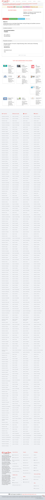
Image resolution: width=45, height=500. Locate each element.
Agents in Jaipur (25, 246)
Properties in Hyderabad (5, 240)
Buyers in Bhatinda (15, 159)
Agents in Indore (25, 242)
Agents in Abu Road (26, 116)
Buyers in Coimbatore (16, 176)
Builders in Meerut (36, 293)
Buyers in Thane (15, 399)
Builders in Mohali (36, 295)
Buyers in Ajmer (15, 127)
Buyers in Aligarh (15, 131)
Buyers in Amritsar (15, 135)
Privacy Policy (36, 479)
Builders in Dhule (36, 191)
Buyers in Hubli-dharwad (16, 238)
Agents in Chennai (26, 174)
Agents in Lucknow (26, 276)
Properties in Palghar (5, 343)
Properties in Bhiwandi (5, 165)
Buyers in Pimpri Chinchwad (17, 350)
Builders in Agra (36, 120)
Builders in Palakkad (37, 341)
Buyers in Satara (15, 377)
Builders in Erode (36, 201)
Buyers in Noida (15, 335)
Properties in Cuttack (5, 178)
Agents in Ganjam (25, 208)
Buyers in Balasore (15, 146)
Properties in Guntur (5, 221)
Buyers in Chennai (15, 174)
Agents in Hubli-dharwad (27, 238)
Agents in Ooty (25, 339)
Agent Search (26, 460)
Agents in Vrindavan (26, 439)
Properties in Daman (5, 180)
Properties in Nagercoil (5, 317)
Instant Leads (15, 463)
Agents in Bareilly (25, 150)
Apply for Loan (36, 485)
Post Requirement (16, 457)
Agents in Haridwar (26, 231)
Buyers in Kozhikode (16, 270)
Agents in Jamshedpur (26, 253)
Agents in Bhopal (25, 167)
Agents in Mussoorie (26, 308)
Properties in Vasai (4, 430)
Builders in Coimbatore (37, 176)
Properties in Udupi (5, 422)
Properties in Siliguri (5, 387)
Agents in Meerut (25, 293)
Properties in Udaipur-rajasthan (5, 420)
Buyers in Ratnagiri (15, 369)
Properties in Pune (4, 355)
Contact (39, 1)
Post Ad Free (18, 1)
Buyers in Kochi (15, 261)
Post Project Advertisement (17, 468)
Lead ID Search (26, 470)
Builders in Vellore (36, 431)
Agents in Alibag (25, 129)
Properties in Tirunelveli (5, 408)
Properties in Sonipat (5, 393)
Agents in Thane (25, 399)
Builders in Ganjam (37, 208)
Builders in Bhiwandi (37, 165)
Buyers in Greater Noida (16, 216)
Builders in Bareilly (36, 150)
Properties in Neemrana (5, 328)
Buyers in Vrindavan (15, 439)
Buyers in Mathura (15, 287)
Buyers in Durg (15, 195)
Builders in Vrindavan (37, 439)
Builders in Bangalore (37, 148)
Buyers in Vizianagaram (16, 437)
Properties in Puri (4, 357)
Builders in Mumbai (37, 304)
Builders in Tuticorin (37, 416)
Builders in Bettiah (36, 154)
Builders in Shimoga (37, 384)
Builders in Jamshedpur (37, 253)
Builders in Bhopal (36, 167)
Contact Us (36, 460)
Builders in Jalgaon (36, 248)
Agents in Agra (25, 120)
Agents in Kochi (25, 261)
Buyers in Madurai (15, 280)
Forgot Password (15, 482)
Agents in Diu (25, 193)
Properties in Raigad (5, 359)
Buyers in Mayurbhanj (16, 289)
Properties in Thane (5, 400)
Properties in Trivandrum (5, 412)
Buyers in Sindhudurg (16, 388)
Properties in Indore (5, 242)
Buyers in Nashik (15, 322)
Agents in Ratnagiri (26, 369)
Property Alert (26, 479)
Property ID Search (26, 467)
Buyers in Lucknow (15, 276)
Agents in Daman (25, 180)
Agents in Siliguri (25, 386)
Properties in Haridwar (5, 231)
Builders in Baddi (36, 144)
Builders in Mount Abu (37, 302)
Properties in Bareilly (5, 150)
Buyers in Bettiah (15, 154)
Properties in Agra (4, 120)
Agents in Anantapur (26, 137)
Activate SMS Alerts (16, 466)
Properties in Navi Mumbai (6, 324)
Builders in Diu (36, 193)
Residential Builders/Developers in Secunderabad (29, 3)
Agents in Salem (25, 375)
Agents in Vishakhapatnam (27, 435)
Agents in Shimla (25, 382)
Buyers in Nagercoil (15, 317)
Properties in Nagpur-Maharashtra (5, 320)
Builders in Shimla (36, 382)
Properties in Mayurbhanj (5, 289)
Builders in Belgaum (37, 152)
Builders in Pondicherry (37, 352)
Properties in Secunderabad (6, 380)
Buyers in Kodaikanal (16, 263)
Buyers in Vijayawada (16, 433)
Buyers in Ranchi (15, 367)
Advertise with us (37, 462)
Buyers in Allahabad (15, 133)
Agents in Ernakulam (26, 199)
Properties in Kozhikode (5, 270)
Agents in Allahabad (26, 133)
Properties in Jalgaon (5, 248)
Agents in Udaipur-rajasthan (27, 418)
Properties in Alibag (5, 129)
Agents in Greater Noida (26, 216)
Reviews (35, 467)
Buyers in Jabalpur (15, 244)
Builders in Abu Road (37, 116)
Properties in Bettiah (5, 154)
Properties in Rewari (5, 372)
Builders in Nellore (36, 330)
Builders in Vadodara (37, 422)
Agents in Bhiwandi (26, 165)
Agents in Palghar (25, 343)
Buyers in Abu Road (15, 116)
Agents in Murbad (25, 306)
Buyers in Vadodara (15, 422)
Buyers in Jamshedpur (16, 253)
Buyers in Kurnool (15, 272)
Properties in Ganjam (5, 208)
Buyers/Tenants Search (27, 457)
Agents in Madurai (26, 280)
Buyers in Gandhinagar (16, 206)
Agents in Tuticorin (26, 416)
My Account (24, 1)
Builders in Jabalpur (37, 244)
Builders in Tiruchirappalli (38, 405)
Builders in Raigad (36, 358)
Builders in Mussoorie (37, 308)
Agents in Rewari (25, 371)
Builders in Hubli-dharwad (38, 238)
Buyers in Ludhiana (15, 278)
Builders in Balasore (37, 146)
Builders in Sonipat (36, 392)
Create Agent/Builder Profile (16, 461)
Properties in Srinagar (5, 395)
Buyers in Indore (15, 242)
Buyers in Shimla (15, 382)
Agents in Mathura (26, 287)
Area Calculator (36, 488)
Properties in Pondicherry (5, 353)
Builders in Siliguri (36, 386)
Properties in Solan (4, 391)
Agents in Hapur (25, 229)
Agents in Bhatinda (26, 159)
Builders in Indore (36, 242)
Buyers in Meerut (15, 293)
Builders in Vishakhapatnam (38, 435)
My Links (29, 1)
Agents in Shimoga (26, 384)
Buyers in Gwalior (15, 227)
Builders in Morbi (36, 300)
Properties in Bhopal (5, 167)
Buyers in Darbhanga (16, 182)
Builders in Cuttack (36, 178)
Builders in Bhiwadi (37, 163)
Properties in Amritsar (5, 135)
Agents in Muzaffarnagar (26, 310)
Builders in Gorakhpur (37, 214)
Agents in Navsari (25, 326)
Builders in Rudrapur (37, 373)
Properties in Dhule (5, 191)
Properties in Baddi (5, 144)
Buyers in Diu (14, 193)
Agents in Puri (25, 356)
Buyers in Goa (15, 212)
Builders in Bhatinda (37, 159)
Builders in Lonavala (37, 274)
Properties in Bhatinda (5, 159)
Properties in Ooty (4, 339)
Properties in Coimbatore (5, 176)
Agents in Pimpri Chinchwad (27, 350)
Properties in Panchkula (5, 345)
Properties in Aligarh (5, 131)
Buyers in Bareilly (15, 150)
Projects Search (26, 465)
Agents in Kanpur (25, 257)
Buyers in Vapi (15, 424)
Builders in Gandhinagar (37, 206)
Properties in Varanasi (5, 428)
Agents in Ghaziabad (26, 210)
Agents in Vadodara (26, 422)
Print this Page (23, 55)
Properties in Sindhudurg (5, 389)
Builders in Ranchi (36, 367)
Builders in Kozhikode (37, 270)
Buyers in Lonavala (15, 274)
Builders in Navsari (36, 326)
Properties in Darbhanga (5, 182)
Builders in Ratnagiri (37, 369)
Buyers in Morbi (15, 300)
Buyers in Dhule (15, 191)
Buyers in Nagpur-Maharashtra (15, 320)
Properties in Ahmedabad (5, 122)
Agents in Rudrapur (26, 373)
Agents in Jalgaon (25, 248)
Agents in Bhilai (25, 161)
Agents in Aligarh (25, 131)
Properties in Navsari (5, 326)
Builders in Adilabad (37, 118)
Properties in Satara (5, 378)
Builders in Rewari (36, 371)
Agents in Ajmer (25, 127)
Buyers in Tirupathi (15, 409)
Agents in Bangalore (26, 148)
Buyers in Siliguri (15, 386)
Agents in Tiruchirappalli (26, 405)
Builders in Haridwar (37, 231)
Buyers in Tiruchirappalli (16, 405)
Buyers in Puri (15, 356)
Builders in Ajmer (36, 127)
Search (34, 1)
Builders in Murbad (37, 306)
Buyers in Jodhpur (15, 255)
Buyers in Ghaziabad (16, 210)
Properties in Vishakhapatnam (6, 437)
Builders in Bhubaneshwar (38, 169)
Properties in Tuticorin (5, 417)
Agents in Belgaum (26, 152)
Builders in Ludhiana (37, 278)
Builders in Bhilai (36, 161)
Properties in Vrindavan (5, 441)
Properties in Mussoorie (5, 308)
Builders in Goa (36, 212)
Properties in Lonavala (5, 274)
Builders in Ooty (36, 339)
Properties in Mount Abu (5, 302)
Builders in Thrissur (37, 403)
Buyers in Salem (15, 375)
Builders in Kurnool (37, 272)
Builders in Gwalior (36, 227)
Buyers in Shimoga (15, 384)
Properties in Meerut (5, 293)
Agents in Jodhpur (25, 255)
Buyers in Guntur (15, 221)
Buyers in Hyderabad (16, 240)
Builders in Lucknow (37, 276)
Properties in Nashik (5, 322)
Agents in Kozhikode (26, 270)
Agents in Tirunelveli (26, 407)
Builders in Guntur (36, 221)
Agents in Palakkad (26, 341)
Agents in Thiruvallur (26, 401)
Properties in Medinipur (5, 291)
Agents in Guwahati (26, 225)
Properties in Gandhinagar (6, 206)
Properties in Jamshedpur (5, 253)
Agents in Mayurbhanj (26, 289)
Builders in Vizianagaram (37, 437)
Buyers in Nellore (15, 330)
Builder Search (26, 462)
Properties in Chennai (5, 174)
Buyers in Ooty (15, 339)
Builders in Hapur (36, 229)
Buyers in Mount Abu (16, 302)
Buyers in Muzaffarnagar (16, 310)
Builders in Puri (36, 356)
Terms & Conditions (37, 476)
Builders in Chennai (37, 174)
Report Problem (21, 18)
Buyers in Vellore (15, 431)
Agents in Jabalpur (26, 244)
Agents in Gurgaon (26, 223)
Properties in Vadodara (5, 424)
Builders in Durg (36, 195)
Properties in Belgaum (5, 152)
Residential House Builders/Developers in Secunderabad (11, 4)
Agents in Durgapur (26, 197)
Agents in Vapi (25, 424)
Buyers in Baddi (15, 144)
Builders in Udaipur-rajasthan (38, 418)
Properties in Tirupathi (5, 410)
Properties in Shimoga (5, 385)
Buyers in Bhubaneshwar (16, 169)
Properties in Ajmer (5, 127)
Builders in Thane (36, 399)
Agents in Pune (25, 354)
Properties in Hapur (5, 229)
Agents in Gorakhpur (26, 214)
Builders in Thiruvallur (37, 401)
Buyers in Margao (15, 285)
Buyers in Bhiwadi (15, 163)
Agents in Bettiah (25, 154)
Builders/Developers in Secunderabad (15, 3)
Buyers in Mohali (15, 295)
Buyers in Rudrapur (15, 373)
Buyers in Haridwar (15, 231)
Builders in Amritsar (37, 135)
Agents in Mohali (25, 295)
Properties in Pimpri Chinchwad (5, 350)
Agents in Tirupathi (26, 409)
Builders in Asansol (37, 142)
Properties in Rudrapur (5, 374)
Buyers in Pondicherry (16, 352)
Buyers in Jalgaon (15, 248)
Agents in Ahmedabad (26, 122)
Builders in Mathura (37, 287)
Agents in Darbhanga (26, 182)
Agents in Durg (25, 195)
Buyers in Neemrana (16, 328)
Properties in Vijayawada (5, 435)
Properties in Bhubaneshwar (6, 169)
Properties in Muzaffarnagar (6, 310)
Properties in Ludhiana (5, 278)
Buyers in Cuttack (15, 178)
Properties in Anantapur (5, 137)
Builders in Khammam (37, 259)
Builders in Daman (36, 180)
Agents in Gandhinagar (26, 206)
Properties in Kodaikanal (5, 263)
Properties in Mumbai (5, 304)
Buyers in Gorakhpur (16, 214)
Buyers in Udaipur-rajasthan (17, 418)
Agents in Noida (25, 335)
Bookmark (28, 18)
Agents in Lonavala (26, 274)
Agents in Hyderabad (26, 240)
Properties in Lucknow (5, 276)
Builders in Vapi (36, 424)
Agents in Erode (25, 201)
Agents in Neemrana (26, 328)
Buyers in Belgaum (15, 152)
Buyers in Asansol (15, 142)
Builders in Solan (36, 390)
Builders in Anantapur (37, 137)
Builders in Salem (36, 375)
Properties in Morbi (5, 300)
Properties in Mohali (5, 295)
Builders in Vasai (36, 429)
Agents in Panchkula (26, 345)
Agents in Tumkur (25, 414)
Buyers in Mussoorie (16, 308)
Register (14, 477)
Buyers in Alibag (15, 129)
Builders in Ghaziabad (37, 210)
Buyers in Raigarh (15, 360)
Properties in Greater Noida (6, 216)
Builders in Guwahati (37, 225)
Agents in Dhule (25, 191)
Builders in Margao (36, 285)
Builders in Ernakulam (37, 199)
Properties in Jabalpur (5, 244)
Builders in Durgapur (37, 197)
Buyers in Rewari (15, 371)
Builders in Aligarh (36, 131)
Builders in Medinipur (37, 291)
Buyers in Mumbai (15, 304)
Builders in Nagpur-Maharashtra (37, 320)
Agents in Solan (25, 390)
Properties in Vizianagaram (6, 439)
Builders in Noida (36, 335)
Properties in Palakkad (5, 341)
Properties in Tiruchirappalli (6, 406)
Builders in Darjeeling (37, 184)
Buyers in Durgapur (15, 197)
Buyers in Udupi (15, 420)
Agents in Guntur (25, 221)
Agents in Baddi (25, 144)
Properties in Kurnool (5, 272)
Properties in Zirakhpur (5, 445)
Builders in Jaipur (36, 246)
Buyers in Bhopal (15, 167)
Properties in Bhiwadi (5, 163)
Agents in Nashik (25, 322)
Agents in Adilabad (26, 118)
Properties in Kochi (4, 261)
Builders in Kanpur (36, 257)
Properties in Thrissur (5, 404)
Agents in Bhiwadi (25, 163)
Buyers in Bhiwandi (15, 165)
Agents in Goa (25, 212)
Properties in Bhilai (4, 161)
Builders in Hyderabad (37, 240)
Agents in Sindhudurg (26, 388)
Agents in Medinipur (26, 291)
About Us (35, 457)
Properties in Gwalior (5, 227)
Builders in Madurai (37, 280)
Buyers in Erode (15, 201)
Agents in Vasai (25, 429)
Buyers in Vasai (15, 429)
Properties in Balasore (5, 146)
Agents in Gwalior (25, 227)
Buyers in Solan (15, 390)
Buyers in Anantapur (16, 137)
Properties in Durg (4, 195)
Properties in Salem (5, 376)
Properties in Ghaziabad (5, 210)
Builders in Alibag (36, 129)
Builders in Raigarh (37, 360)
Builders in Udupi (36, 420)
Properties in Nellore (5, 330)
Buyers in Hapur (15, 229)
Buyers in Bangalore (15, 148)
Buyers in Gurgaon (15, 223)
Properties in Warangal (5, 443)
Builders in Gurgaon (37, 223)
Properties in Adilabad (5, 118)
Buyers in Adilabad (15, 118)
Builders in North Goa (37, 337)
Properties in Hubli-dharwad (6, 238)
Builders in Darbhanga (37, 182)
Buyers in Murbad (15, 306)
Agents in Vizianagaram (26, 437)
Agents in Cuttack (25, 178)
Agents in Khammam (26, 259)
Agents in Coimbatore (26, 176)
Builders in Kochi (36, 261)
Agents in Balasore (26, 146)
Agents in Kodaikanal (26, 263)
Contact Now (6, 18)
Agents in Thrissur (26, 403)
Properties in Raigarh (5, 361)
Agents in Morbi (25, 300)
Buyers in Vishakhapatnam (16, 435)
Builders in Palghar (36, 343)
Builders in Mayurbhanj (37, 289)
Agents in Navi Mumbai (26, 324)
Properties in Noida (5, 335)
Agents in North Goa (26, 337)
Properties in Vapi (4, 426)
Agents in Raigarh (25, 360)
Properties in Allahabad (5, 133)
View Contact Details (13, 18)
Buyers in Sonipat (15, 392)
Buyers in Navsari (15, 326)
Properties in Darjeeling (5, 184)
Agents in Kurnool (25, 272)
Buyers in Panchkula (16, 345)
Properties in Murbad (5, 306)
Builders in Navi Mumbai (37, 324)
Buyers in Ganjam (15, 208)
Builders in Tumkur (37, 414)
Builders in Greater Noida (37, 216)
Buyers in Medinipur (16, 291)
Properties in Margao (5, 285)
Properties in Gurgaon (5, 223)
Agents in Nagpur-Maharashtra (26, 320)
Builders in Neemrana (37, 328)
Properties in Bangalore (5, 148)
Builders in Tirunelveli (37, 407)
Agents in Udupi (25, 420)
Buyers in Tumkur (15, 414)
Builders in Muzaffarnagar (38, 310)
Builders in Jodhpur (37, 255)
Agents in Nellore (25, 330)
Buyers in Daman (15, 180)
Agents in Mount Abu (26, 302)
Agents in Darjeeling (26, 184)
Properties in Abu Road (5, 116)
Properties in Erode (5, 201)
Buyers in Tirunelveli (16, 407)
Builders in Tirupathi (37, 409)
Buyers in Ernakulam (16, 199)
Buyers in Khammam (16, 259)
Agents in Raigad (25, 358)
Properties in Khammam (5, 259)
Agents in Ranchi (25, 367)
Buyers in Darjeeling (16, 184)
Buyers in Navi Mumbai (16, 324)
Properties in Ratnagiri (5, 370)
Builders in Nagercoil (37, 317)
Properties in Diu (4, 193)
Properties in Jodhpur (5, 255)
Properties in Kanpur (5, 257)
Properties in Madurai (5, 280)
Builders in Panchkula (37, 345)
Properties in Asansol (5, 142)
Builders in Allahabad (37, 133)
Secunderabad (7, 3)
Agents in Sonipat (25, 392)
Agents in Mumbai (26, 304)
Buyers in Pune (15, 354)
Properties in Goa (4, 212)
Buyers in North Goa (16, 337)
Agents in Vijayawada (26, 433)
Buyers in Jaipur (15, 246)
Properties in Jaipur (5, 246)
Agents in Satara (25, 377)
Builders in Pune (36, 354)
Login (14, 480)
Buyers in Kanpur (15, 257)
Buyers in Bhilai (15, 161)
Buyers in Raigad (15, 358)
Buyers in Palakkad (15, 341)
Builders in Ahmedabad (37, 122)
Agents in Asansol (25, 142)
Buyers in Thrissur (15, 403)
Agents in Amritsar (26, 135)
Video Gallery (36, 470)
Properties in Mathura (5, 287)
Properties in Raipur (5, 363)
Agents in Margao (25, 285)
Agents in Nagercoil (26, 317)
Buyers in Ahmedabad (16, 122)
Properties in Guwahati (5, 225)
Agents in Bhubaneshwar (27, 169)
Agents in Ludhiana (26, 278)
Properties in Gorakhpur (5, 214)
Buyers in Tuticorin (15, 416)
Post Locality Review (16, 471)
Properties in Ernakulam (5, 199)
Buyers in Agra (15, 120)
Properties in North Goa (5, 337)
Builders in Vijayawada (37, 433)
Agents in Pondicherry (26, 352)
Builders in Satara (36, 377)
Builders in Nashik (36, 322)
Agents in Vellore (25, 431)
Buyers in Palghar (15, 343)
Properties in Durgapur (5, 197)
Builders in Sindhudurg (37, 388)
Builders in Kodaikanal (37, 263)
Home (14, 1)
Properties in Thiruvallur (5, 402)
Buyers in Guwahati (15, 225)
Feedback (35, 465)
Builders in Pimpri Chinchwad (38, 350)
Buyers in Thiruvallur (16, 401)
